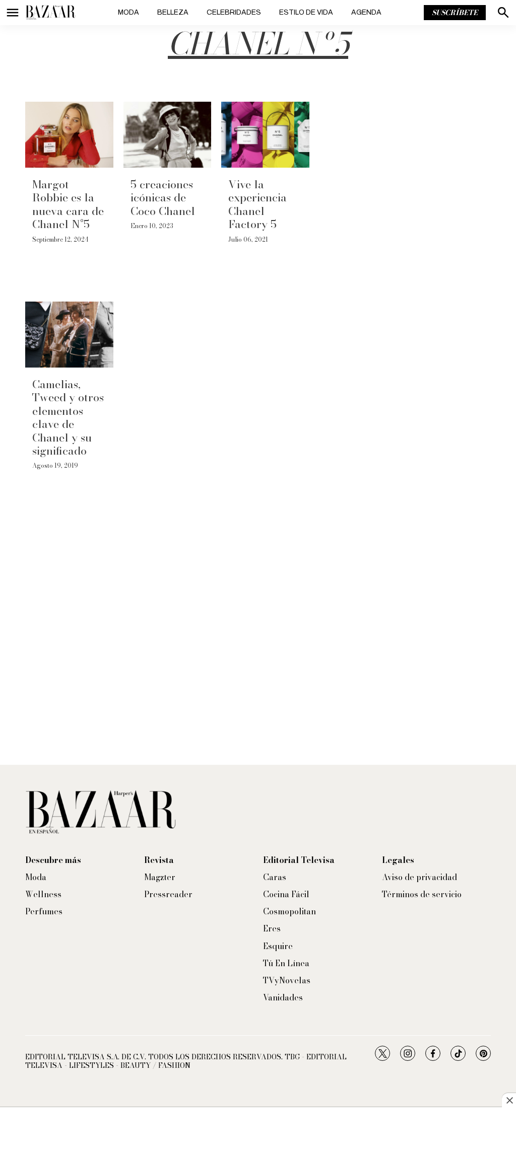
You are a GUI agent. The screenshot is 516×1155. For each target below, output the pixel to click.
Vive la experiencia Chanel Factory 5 (257, 204)
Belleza (172, 12)
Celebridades (234, 12)
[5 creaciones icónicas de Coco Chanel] (167, 135)
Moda (128, 12)
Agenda (366, 12)
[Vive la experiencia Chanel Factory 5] (265, 135)
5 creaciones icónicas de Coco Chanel (163, 198)
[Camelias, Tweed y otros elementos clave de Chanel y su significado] (69, 335)
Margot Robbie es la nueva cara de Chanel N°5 (68, 204)
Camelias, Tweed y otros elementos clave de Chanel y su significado (68, 417)
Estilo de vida (306, 12)
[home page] (50, 12)
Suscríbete (455, 12)
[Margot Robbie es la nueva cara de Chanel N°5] (69, 135)
